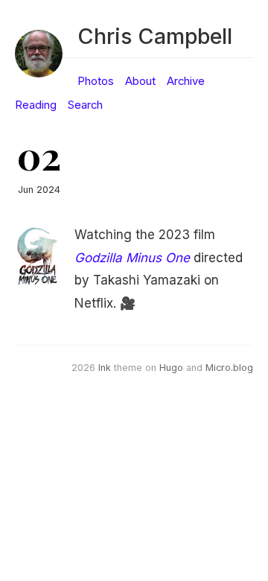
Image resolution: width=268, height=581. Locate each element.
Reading (36, 105)
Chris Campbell (154, 36)
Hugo (171, 367)
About (140, 81)
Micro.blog (229, 367)
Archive (186, 81)
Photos (95, 81)
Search (85, 105)
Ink (104, 367)
